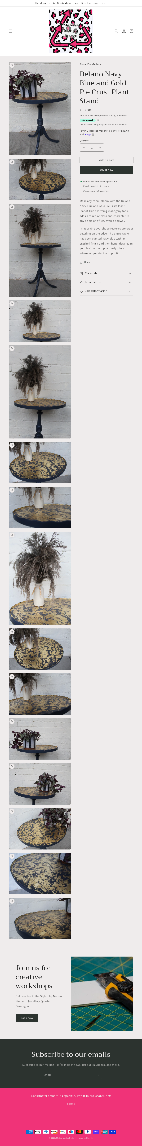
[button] (10, 31)
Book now (27, 1017)
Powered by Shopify (84, 1138)
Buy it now (106, 169)
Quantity (84, 141)
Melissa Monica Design (65, 1138)
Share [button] (87, 262)
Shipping (98, 124)
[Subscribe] (98, 1075)
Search (71, 1103)
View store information (96, 191)
